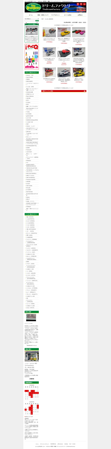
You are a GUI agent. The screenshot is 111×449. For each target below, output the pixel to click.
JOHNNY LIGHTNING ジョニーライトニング (32, 204)
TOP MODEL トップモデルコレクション (32, 170)
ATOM (74, 443)
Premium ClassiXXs (30, 179)
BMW (27, 261)
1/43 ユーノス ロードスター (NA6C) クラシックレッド (64, 60)
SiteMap (66, 443)
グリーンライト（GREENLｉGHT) (32, 158)
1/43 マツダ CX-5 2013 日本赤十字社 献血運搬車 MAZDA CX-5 (64, 80)
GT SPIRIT (28, 189)
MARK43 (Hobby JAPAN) (32, 120)
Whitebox (28, 160)
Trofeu (28, 112)
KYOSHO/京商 (29, 92)
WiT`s (27, 100)
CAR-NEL (28, 98)
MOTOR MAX (29, 191)
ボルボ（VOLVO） (30, 307)
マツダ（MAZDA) (49, 19)
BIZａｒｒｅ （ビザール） (31, 154)
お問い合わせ (60, 443)
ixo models (28, 114)
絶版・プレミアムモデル (32, 106)
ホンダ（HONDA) (30, 221)
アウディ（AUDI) (30, 263)
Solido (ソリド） (30, 201)
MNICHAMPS (29, 81)
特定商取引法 (53, 443)
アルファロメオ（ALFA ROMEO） (32, 245)
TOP (42, 19)
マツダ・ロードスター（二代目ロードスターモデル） (49, 39)
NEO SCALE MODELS (31, 173)
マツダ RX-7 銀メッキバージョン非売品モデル (49, 59)
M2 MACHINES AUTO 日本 (32, 194)
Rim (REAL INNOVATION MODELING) (32, 139)
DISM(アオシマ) (30, 94)
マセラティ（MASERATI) (32, 250)
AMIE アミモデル (30, 175)
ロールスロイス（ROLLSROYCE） (30, 283)
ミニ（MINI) (29, 271)
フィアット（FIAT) (30, 252)
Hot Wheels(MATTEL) (31, 145)
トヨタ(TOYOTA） (30, 219)
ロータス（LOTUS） (31, 275)
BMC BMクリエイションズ (32, 209)
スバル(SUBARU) (30, 223)
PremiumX (28, 149)
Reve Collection (30, 96)
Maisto (28, 197)
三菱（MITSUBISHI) (31, 229)
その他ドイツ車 (29, 269)
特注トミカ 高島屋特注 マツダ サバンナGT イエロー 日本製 (64, 40)
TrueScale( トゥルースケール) (32, 134)
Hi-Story (28, 102)
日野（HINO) (29, 235)
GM (27, 298)
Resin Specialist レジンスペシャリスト (32, 109)
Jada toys (28, 131)
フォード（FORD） (30, 303)
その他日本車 (29, 237)
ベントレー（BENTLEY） (32, 280)
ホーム (31, 15)
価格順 (80, 22)
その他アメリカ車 (30, 305)
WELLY (28, 199)
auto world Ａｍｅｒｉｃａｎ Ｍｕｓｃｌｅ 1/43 (32, 128)
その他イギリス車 (30, 286)
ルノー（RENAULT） (31, 292)
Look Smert (29, 151)
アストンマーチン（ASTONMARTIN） (31, 278)
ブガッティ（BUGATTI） (32, 294)
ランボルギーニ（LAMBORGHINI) (30, 242)
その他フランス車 (30, 296)
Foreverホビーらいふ (32, 345)
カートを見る (67, 15)
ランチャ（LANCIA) (30, 248)
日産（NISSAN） (30, 217)
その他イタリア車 (30, 254)
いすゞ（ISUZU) (30, 231)
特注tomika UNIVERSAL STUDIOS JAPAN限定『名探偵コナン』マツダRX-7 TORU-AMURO (78, 60)
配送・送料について (43, 15)
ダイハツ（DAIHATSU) (31, 233)
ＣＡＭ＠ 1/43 (29, 122)
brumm (28, 183)
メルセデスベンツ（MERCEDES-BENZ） (31, 259)
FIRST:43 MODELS (30, 177)
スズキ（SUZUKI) (30, 227)
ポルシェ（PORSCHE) (31, 256)
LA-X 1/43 (28, 118)
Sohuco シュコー (30, 126)
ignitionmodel (29, 116)
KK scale (28, 187)
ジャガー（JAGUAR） (31, 273)
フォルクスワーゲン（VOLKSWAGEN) (31, 266)
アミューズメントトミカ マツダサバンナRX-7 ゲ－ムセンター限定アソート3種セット (79, 40)
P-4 (27, 162)
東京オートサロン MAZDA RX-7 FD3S (79, 79)
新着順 (84, 22)
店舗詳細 (31, 378)
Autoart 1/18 (29, 75)
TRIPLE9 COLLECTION (31, 168)
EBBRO (28, 79)
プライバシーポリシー (44, 443)
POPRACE (28, 206)
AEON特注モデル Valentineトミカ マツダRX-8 (49, 79)
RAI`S (27, 104)
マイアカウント (55, 15)
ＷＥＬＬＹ (28, 137)
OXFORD (28, 181)
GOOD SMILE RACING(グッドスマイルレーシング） (32, 143)
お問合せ (80, 15)
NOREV (28, 147)
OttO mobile (29, 185)
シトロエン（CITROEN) (31, 288)
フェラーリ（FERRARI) (31, 239)
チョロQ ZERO (30, 86)
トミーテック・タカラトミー (32, 84)
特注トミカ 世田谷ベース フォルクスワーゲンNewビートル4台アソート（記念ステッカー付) (31, 39)
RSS (70, 443)
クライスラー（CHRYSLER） (29, 301)
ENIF (27, 124)
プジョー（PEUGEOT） (31, 290)
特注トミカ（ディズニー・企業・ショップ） (32, 89)
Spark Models (29, 77)
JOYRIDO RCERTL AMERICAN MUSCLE (31, 165)
